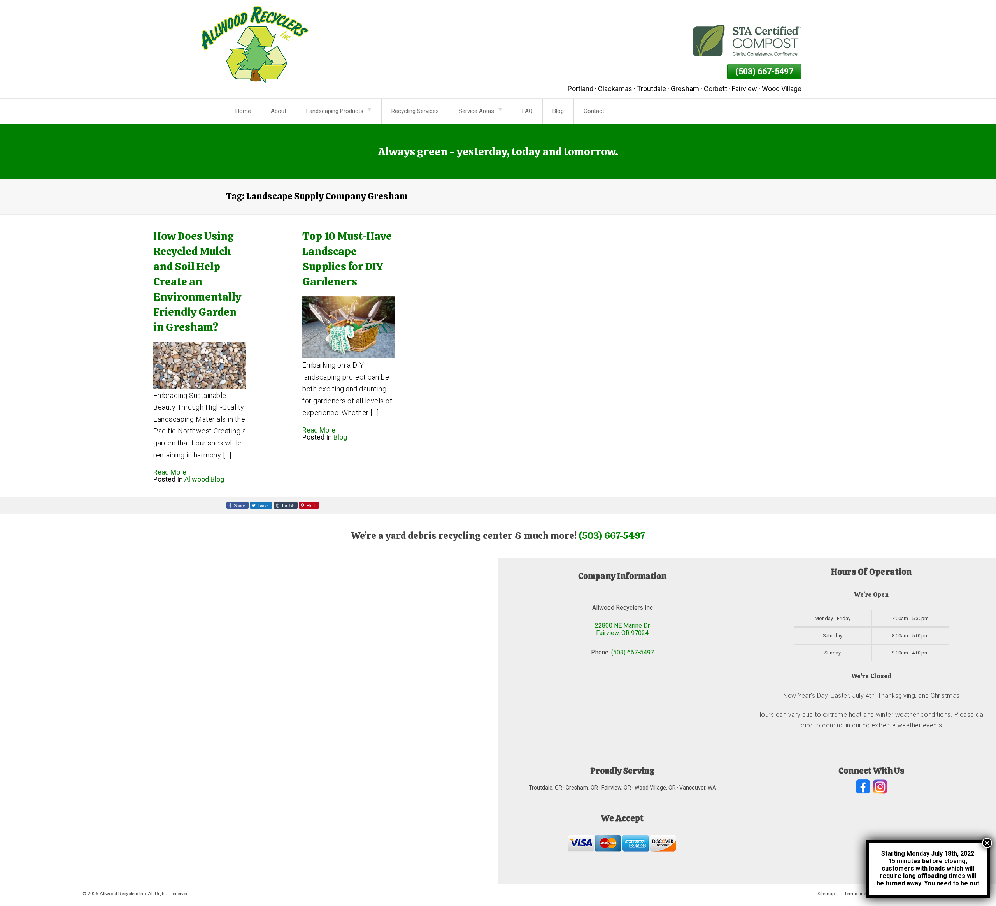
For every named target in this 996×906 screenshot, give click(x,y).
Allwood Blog (204, 479)
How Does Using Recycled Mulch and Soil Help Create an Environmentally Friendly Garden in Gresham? (197, 281)
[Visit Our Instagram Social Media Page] (880, 786)
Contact (594, 110)
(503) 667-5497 (764, 71)
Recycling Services (415, 110)
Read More (169, 472)
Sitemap (826, 893)
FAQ (527, 110)
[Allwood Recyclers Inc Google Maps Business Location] (249, 721)
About (278, 110)
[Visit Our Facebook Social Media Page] (863, 786)
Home (243, 110)
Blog (558, 110)
